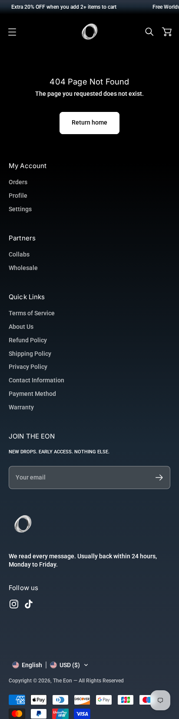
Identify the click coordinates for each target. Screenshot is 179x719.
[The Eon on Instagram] (14, 604)
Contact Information (36, 380)
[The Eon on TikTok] (28, 604)
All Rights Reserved (101, 681)
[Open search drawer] (149, 32)
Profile (18, 195)
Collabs (19, 254)
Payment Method (32, 393)
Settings (20, 209)
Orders (18, 182)
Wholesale (23, 267)
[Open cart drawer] (167, 32)
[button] (50, 665)
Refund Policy (28, 340)
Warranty (21, 407)
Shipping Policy (30, 353)
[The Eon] (89, 32)
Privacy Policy (28, 366)
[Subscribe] (159, 477)
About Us (21, 326)
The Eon (62, 681)
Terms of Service (32, 313)
